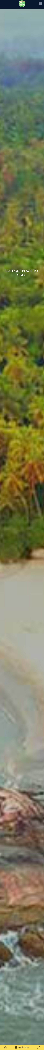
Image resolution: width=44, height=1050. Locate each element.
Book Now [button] (23, 1047)
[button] (5, 1047)
